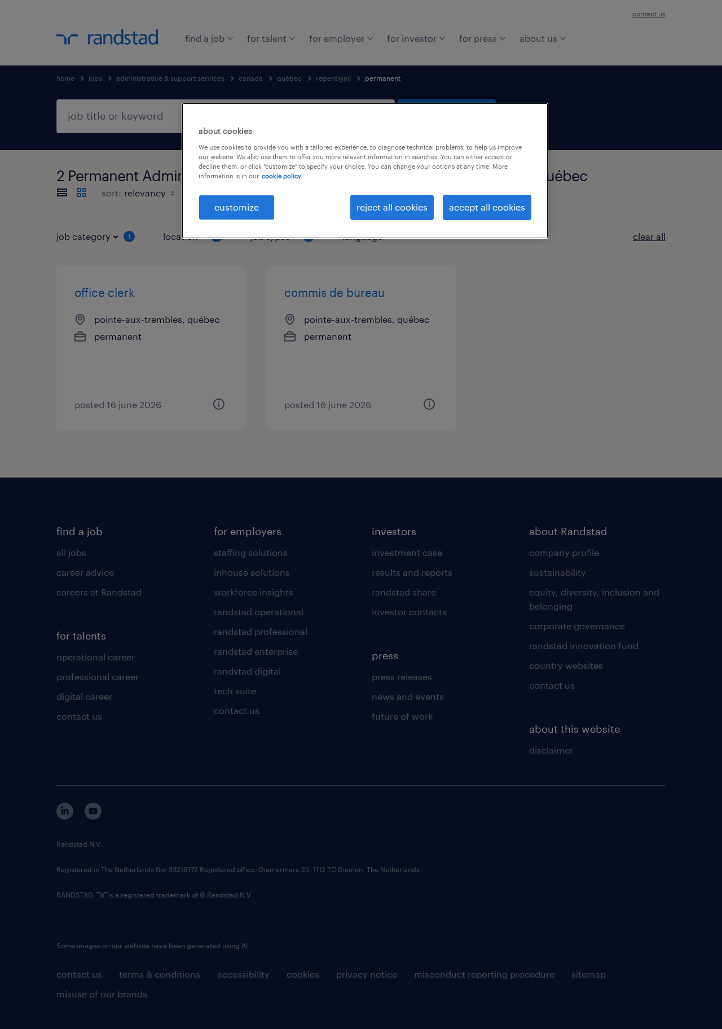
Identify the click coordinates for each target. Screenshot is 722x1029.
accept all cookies (487, 207)
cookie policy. (282, 175)
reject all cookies (392, 207)
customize (236, 207)
